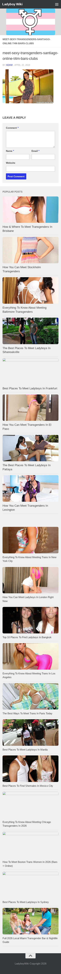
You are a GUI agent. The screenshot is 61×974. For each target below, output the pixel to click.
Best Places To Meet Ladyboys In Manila (25, 749)
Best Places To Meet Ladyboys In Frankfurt (30, 388)
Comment (12, 127)
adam (9, 65)
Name (10, 151)
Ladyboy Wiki (12, 4)
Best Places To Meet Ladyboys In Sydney (26, 902)
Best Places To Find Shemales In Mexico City (28, 785)
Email (35, 151)
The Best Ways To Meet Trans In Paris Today (27, 713)
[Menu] (57, 4)
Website (10, 162)
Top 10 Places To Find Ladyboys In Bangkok (27, 637)
